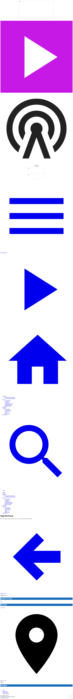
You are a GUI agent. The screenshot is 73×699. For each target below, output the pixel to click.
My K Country (7, 411)
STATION (4, 396)
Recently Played (8, 405)
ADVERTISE (5, 414)
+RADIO (4, 408)
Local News (7, 402)
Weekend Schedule (8, 404)
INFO (4, 399)
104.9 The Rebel (8, 410)
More (1, 601)
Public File (7, 401)
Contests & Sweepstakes (10, 397)
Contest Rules (7, 400)
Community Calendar (9, 403)
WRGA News (7, 413)
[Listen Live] (36, 56)
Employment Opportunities (10, 398)
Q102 (6, 412)
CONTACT (4, 407)
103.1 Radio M (7, 409)
